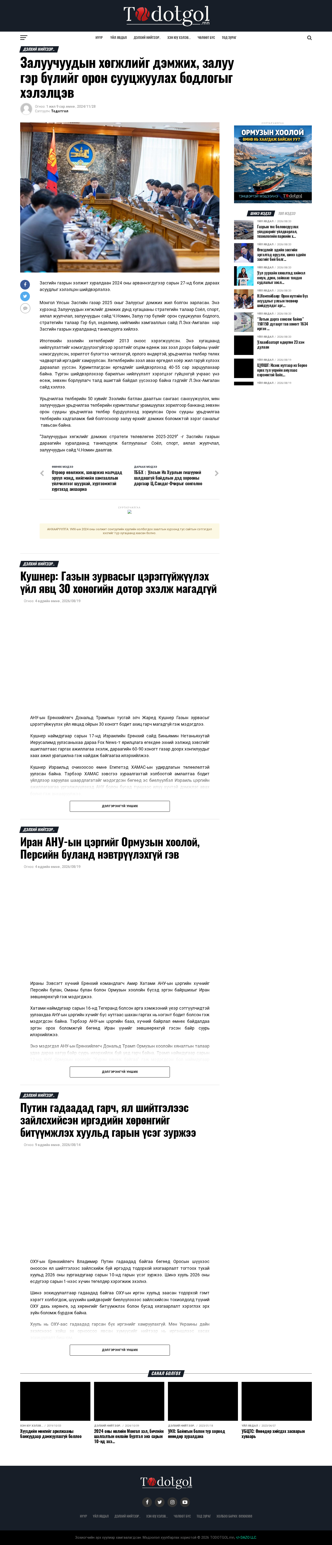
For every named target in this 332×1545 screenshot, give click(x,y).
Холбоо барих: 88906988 (234, 1516)
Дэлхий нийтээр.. (147, 37)
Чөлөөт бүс (206, 37)
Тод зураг (229, 37)
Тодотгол (59, 111)
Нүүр (99, 37)
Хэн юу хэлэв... (179, 37)
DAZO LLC (248, 1538)
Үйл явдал (118, 37)
